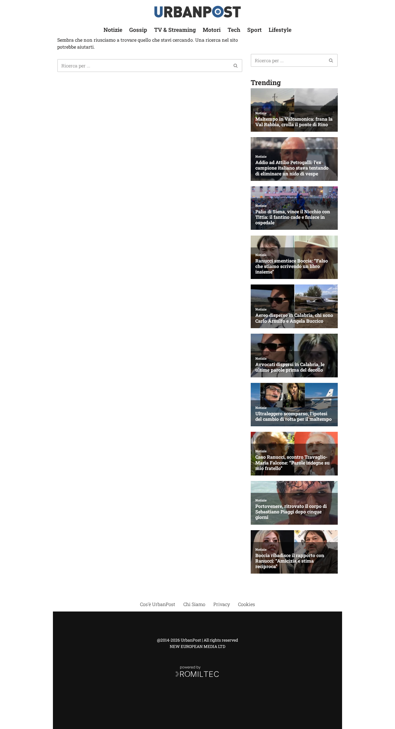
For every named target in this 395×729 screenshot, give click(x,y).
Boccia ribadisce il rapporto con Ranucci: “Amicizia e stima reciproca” (289, 560)
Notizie (113, 29)
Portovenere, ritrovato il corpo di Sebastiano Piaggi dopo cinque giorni (291, 511)
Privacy (221, 604)
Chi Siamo (194, 604)
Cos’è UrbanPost (157, 604)
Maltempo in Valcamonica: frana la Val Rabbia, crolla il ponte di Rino (294, 121)
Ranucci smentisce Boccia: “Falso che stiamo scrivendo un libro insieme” (291, 266)
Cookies (246, 604)
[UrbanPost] (197, 12)
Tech (234, 29)
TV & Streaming (175, 29)
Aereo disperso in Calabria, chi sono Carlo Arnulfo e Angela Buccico (294, 317)
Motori (212, 29)
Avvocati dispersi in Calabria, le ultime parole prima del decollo (289, 366)
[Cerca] (235, 65)
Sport (254, 29)
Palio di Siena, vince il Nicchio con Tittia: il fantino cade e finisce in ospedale (292, 217)
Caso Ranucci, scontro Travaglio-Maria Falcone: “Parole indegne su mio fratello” (292, 462)
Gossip (138, 29)
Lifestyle (280, 29)
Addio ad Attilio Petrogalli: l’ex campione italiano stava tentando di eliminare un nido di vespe (291, 167)
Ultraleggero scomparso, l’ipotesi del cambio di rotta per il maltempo (293, 416)
